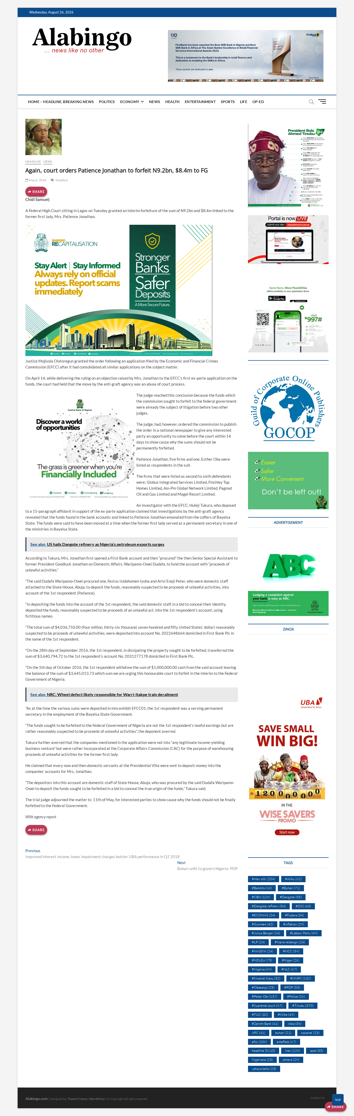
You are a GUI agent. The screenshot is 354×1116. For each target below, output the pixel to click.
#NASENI (262, 951)
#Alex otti (263, 879)
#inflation (293, 924)
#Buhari (291, 888)
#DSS (303, 906)
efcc (259, 1042)
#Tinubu (303, 1005)
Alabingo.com (36, 1098)
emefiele (286, 1042)
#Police (296, 996)
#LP (258, 942)
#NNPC (300, 978)
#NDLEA (262, 960)
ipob (316, 1050)
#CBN (261, 897)
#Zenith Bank (265, 1023)
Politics (107, 101)
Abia (294, 1023)
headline (33, 161)
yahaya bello (264, 1069)
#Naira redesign (290, 942)
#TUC (260, 1014)
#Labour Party (304, 933)
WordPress (97, 1099)
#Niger (290, 960)
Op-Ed (258, 101)
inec (292, 1050)
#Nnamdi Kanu (266, 978)
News (154, 101)
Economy (129, 101)
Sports (228, 101)
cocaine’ (310, 1033)
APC (258, 1033)
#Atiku (293, 879)
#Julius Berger (266, 933)
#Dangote (291, 897)
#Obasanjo (263, 987)
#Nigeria (262, 969)
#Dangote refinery (269, 906)
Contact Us (318, 1097)
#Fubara (294, 915)
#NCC (291, 951)
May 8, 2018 (37, 180)
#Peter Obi (264, 996)
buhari (283, 1033)
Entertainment (200, 101)
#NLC (289, 969)
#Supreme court (267, 1005)
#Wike (286, 1014)
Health (172, 101)
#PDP (292, 987)
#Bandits (262, 888)
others (291, 1059)
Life (243, 101)
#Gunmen (262, 924)
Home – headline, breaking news (61, 101)
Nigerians (262, 1059)
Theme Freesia (77, 1099)
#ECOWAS (263, 915)
